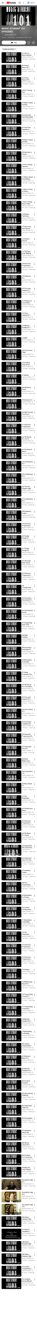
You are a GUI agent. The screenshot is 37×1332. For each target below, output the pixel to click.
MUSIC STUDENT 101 (10, 35)
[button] (18, 16)
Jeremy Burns (26, 849)
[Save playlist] (29, 43)
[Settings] (23, 3)
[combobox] (9, 49)
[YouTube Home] (11, 2)
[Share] (33, 43)
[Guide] (3, 3)
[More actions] (34, 54)
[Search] (20, 3)
